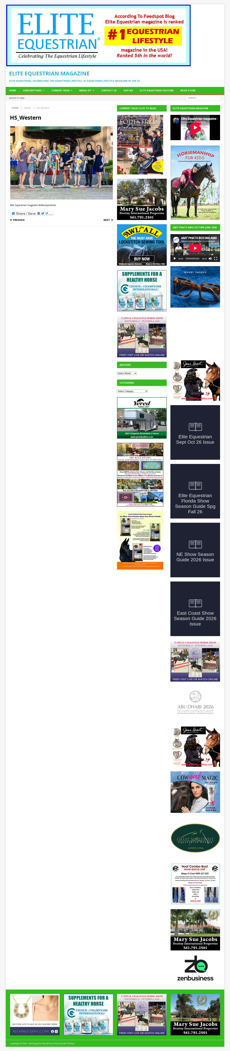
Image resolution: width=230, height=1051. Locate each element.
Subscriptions (32, 90)
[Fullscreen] (215, 258)
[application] (195, 248)
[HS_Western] (61, 198)
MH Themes (69, 1043)
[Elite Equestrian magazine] (98, 64)
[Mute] (210, 258)
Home (12, 90)
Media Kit (85, 90)
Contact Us (109, 90)
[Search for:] (203, 97)
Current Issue (60, 90)
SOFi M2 (128, 90)
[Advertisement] (142, 595)
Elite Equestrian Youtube (157, 90)
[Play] (174, 258)
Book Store (188, 90)
